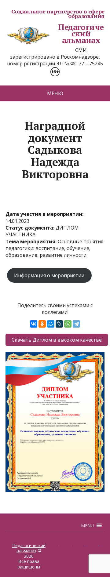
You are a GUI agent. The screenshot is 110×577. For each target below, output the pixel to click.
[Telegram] (76, 324)
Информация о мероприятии (49, 275)
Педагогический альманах (81, 34)
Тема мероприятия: (32, 241)
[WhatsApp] (68, 324)
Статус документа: (31, 227)
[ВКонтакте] (33, 324)
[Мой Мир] (50, 324)
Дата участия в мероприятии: (44, 214)
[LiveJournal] (59, 324)
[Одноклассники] (42, 324)
